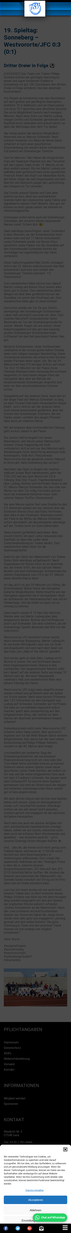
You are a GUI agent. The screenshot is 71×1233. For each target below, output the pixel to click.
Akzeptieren (35, 1199)
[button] (65, 1149)
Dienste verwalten (35, 1190)
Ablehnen (35, 1210)
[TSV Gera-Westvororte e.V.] (34, 15)
